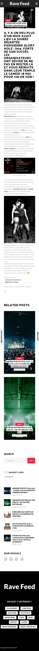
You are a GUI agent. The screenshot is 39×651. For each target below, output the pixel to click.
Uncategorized (9, 627)
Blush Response (9, 116)
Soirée (24, 622)
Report (13, 622)
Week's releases (28, 627)
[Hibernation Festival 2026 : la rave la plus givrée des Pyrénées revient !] (19, 342)
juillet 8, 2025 (17, 531)
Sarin (23, 130)
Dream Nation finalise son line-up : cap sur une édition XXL (19, 430)
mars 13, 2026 (19, 370)
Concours (26, 608)
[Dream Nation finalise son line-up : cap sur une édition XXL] (19, 408)
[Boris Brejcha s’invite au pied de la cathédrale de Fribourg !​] (7, 514)
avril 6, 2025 (16, 545)
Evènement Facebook (13, 280)
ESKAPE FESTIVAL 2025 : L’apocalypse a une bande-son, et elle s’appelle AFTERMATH (23, 538)
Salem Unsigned (9, 149)
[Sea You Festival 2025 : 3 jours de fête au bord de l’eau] (7, 526)
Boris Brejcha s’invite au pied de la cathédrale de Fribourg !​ (22, 514)
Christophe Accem (19, 189)
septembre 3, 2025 (19, 435)
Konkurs (16, 132)
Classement (12, 608)
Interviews (10, 617)
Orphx (27, 137)
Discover (12, 613)
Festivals (25, 613)
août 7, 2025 (16, 519)
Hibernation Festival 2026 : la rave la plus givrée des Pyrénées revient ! (19, 364)
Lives (21, 617)
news (8, 20)
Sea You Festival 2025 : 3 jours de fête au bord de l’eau (22, 526)
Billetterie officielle (12, 282)
